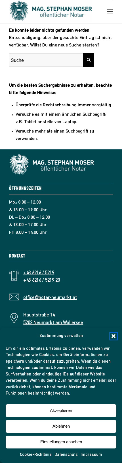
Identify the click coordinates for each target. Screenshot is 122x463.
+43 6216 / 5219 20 (41, 280)
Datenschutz (66, 455)
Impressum (91, 455)
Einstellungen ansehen (61, 441)
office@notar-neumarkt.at (50, 298)
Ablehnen (61, 426)
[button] (113, 336)
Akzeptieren (61, 410)
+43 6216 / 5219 (38, 273)
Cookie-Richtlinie (36, 455)
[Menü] (110, 12)
